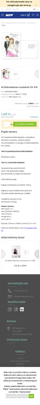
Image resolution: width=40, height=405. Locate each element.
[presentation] (3, 73)
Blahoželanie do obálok (16, 23)
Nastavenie (11, 396)
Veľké (3, 25)
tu (30, 5)
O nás (20, 358)
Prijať (31, 396)
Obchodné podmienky (20, 361)
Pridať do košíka (26, 124)
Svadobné (31, 23)
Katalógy (20, 366)
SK (34, 9)
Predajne (20, 364)
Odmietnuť (22, 396)
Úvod (3, 23)
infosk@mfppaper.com (23, 296)
